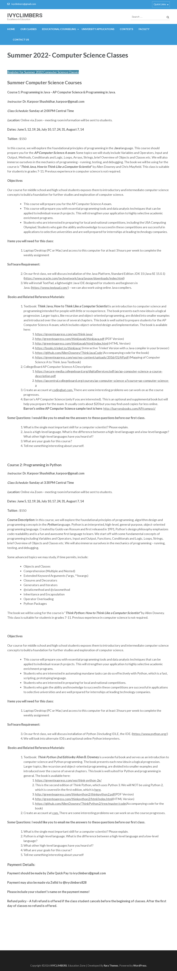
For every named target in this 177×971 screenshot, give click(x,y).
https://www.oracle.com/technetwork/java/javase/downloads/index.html (74, 278)
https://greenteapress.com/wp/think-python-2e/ (68, 780)
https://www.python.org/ (150, 734)
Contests (126, 29)
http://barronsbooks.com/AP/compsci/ (129, 408)
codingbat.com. (62, 390)
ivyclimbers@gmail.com (23, 3)
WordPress (139, 965)
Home (11, 29)
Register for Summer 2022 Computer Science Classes (43, 72)
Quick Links (160, 4)
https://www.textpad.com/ (50, 287)
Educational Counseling (59, 29)
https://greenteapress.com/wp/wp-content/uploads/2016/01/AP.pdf (82, 357)
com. (55, 813)
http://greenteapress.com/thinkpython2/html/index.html (73, 799)
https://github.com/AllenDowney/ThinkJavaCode (68, 353)
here (97, 789)
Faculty (144, 29)
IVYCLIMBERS (25, 15)
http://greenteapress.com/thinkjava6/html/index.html (71, 343)
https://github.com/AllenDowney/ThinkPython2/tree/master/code (80, 803)
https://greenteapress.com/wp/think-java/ (64, 334)
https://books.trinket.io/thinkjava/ (58, 348)
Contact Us (21, 39)
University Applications (98, 29)
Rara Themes (111, 965)
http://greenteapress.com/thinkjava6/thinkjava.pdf (69, 339)
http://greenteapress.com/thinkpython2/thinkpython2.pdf (75, 794)
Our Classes (28, 29)
